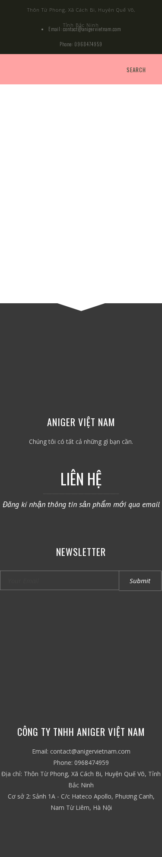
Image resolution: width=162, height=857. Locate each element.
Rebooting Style (81, 198)
